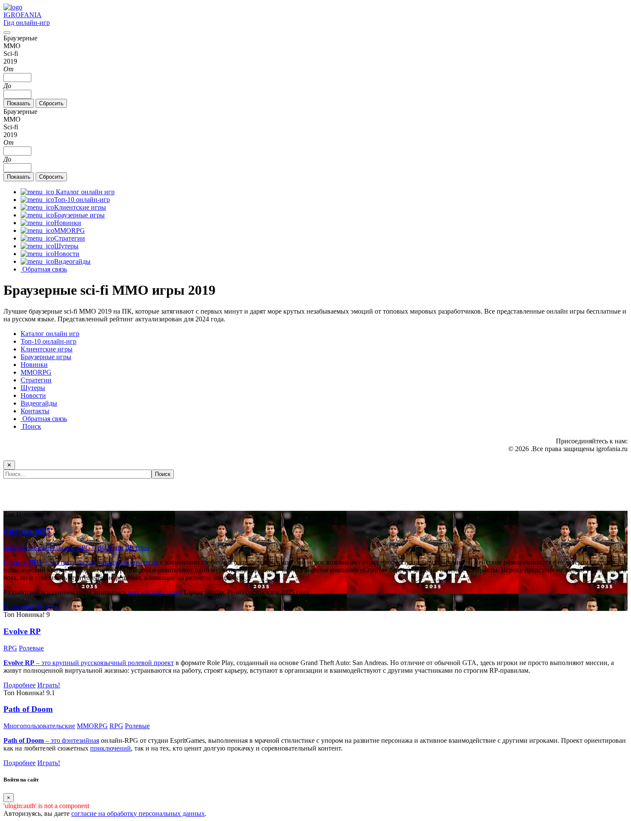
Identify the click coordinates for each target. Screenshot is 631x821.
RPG (84, 547)
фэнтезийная (80, 740)
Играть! (48, 606)
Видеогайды (39, 403)
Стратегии (36, 380)
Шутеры (33, 387)
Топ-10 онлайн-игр (48, 341)
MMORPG (36, 372)
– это (32, 740)
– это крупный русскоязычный (65, 662)
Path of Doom (28, 709)
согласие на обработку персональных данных (138, 813)
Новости (33, 395)
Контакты (35, 411)
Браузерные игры (46, 356)
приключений (110, 748)
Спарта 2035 (27, 531)
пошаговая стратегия (127, 562)
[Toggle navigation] (6, 32)
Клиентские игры (47, 349)
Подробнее (19, 606)
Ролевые (31, 648)
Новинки (34, 364)
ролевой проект (151, 662)
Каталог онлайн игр (50, 333)
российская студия (155, 592)
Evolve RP (22, 631)
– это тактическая (50, 562)
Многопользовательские (39, 547)
